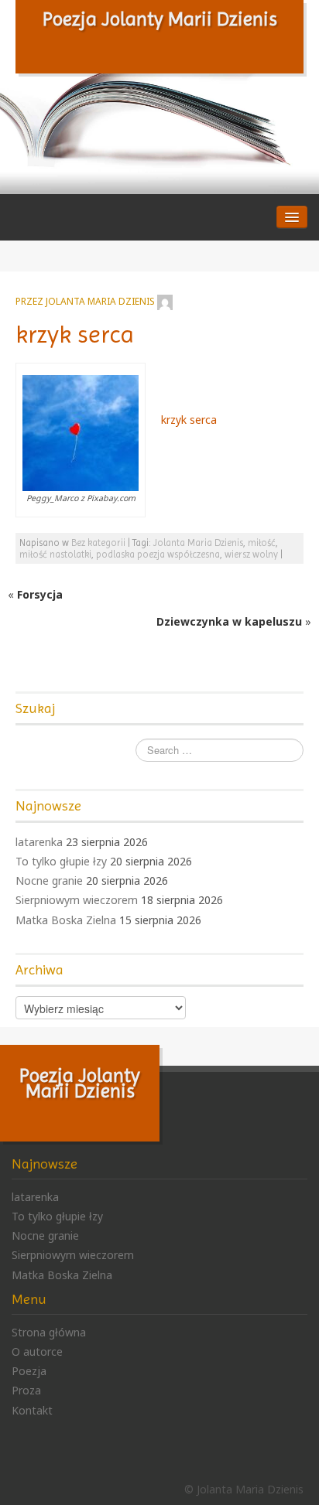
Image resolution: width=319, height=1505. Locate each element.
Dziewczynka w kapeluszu (229, 621)
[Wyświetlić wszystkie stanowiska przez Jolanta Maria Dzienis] (165, 301)
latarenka (39, 841)
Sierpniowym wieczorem (76, 899)
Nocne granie (49, 880)
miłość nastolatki (55, 554)
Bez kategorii (98, 542)
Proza (26, 1390)
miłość (262, 542)
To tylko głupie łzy (61, 861)
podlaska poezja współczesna (158, 554)
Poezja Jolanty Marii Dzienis (160, 19)
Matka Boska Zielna (65, 920)
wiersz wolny (251, 554)
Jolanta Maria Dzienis (100, 301)
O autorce (37, 1351)
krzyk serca (74, 334)
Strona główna (49, 1332)
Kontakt (32, 1410)
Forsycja (40, 594)
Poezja (29, 1370)
